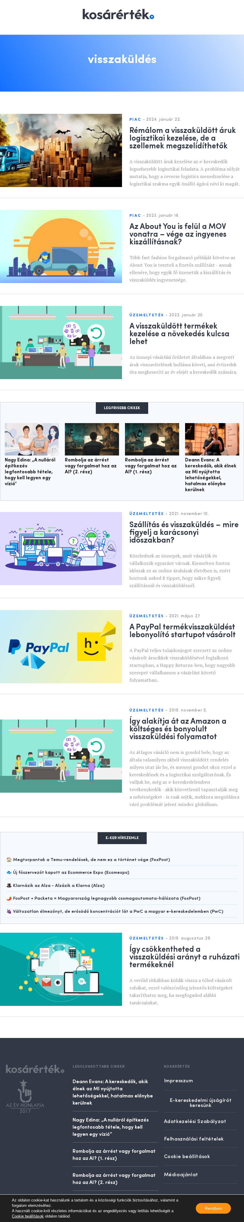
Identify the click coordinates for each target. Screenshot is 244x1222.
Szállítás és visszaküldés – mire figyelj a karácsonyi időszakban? (184, 532)
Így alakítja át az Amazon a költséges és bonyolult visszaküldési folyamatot (177, 728)
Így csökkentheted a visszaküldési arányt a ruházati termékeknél (184, 956)
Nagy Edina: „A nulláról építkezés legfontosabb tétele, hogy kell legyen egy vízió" (30, 472)
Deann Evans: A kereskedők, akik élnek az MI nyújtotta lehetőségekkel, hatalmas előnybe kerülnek (113, 1092)
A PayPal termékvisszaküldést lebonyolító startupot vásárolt (182, 630)
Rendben (213, 1208)
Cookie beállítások (28, 1216)
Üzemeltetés (146, 315)
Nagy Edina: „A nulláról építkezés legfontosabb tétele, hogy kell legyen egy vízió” (111, 1126)
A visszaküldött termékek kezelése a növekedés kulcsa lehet (179, 333)
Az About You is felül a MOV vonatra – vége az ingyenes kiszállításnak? (177, 233)
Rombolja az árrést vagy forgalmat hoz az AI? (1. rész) (151, 466)
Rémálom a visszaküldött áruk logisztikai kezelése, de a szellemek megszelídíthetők (182, 137)
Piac (135, 120)
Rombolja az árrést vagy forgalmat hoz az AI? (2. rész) (91, 466)
